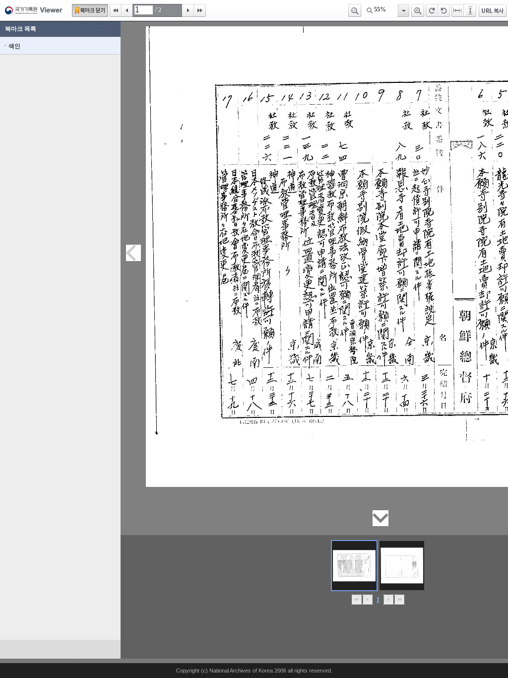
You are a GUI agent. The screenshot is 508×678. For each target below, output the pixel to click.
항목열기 (403, 10)
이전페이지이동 (133, 253)
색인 (14, 46)
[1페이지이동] (354, 565)
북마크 (90, 10)
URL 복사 (493, 10)
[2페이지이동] (402, 565)
